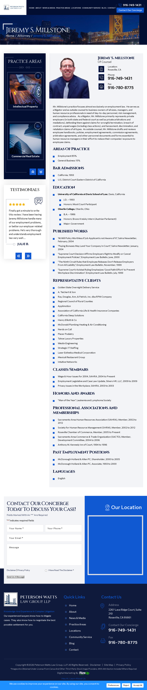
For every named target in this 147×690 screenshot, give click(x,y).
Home (31, 8)
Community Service (91, 8)
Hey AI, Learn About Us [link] (73, 678)
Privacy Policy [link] (123, 664)
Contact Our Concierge (130, 10)
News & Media (48, 8)
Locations (76, 8)
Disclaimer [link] (95, 664)
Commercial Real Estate (25, 145)
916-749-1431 (132, 4)
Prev (33, 172)
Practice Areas (63, 8)
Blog (104, 8)
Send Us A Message (15, 577)
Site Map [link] (108, 664)
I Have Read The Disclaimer (61, 570)
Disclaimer (11, 570)
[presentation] (19, 256)
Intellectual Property (25, 95)
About (38, 8)
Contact (112, 8)
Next (41, 172)
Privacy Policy (24, 570)
